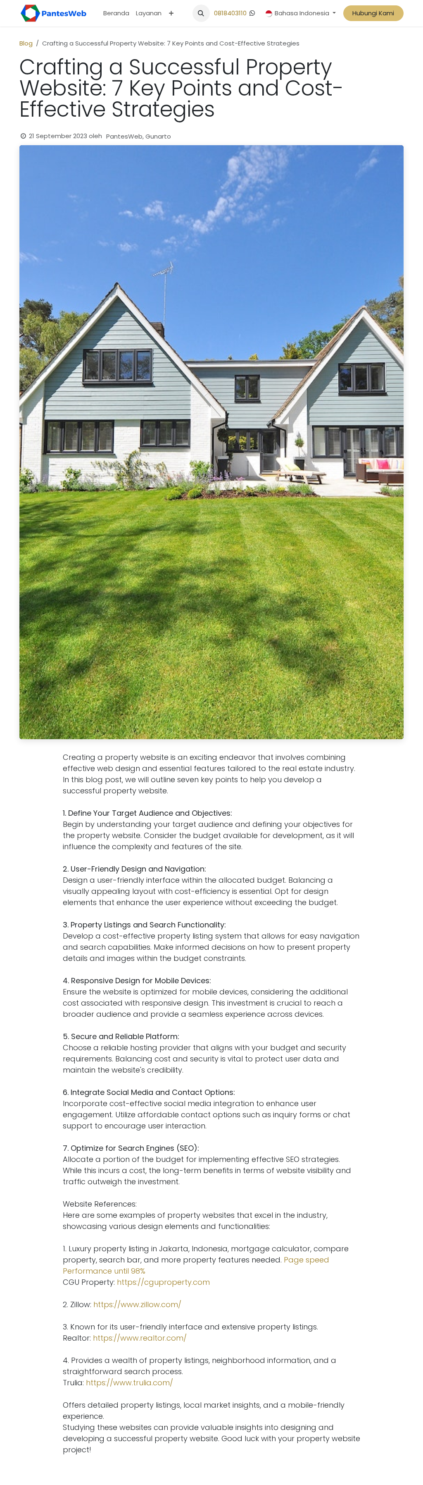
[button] (201, 13)
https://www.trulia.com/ (129, 1382)
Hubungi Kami (373, 13)
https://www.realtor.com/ (140, 1338)
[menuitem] (116, 13)
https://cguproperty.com (163, 1282)
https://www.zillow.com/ (137, 1304)
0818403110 (230, 13)
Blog (26, 43)
